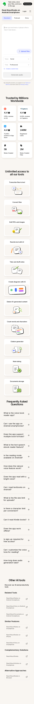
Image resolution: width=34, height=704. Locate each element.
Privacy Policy (24, 84)
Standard (7, 18)
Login (24, 11)
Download (27, 4)
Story (27, 18)
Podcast (17, 18)
